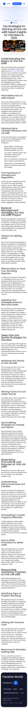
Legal (20, 703)
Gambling (7, 20)
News (15, 689)
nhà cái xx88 (15, 71)
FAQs (21, 689)
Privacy (11, 703)
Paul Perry (15, 22)
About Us (5, 703)
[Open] (24, 3)
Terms (16, 703)
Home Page (7, 689)
